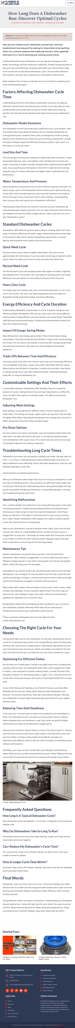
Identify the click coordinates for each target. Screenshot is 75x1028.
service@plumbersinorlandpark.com (21, 985)
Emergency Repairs (49, 975)
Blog (9, 1007)
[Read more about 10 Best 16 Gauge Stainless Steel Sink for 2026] (19, 945)
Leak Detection (48, 981)
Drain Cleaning (48, 990)
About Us (11, 1004)
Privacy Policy (12, 1016)
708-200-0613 (14, 980)
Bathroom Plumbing (49, 978)
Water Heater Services (50, 984)
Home (10, 1001)
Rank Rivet (60, 1025)
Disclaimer (11, 1010)
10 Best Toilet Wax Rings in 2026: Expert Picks (52, 958)
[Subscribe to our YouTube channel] (21, 990)
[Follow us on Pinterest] (16, 990)
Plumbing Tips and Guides (55, 23)
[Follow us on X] (12, 990)
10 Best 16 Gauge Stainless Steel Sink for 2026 (18, 958)
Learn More (25, 38)
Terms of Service (13, 1013)
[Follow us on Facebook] (7, 990)
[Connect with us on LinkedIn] (25, 990)
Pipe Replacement (49, 987)
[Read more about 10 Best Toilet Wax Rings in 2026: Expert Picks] (55, 945)
